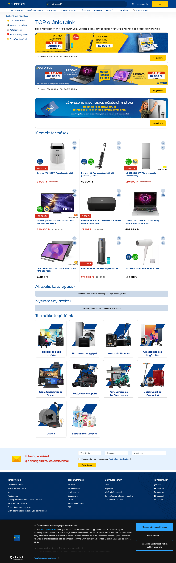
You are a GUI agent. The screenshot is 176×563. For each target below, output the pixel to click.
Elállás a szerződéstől (17, 488)
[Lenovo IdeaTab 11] (57, 251)
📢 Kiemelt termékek (17, 25)
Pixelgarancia (73, 492)
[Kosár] (160, 4)
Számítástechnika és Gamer (50, 393)
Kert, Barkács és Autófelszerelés (119, 393)
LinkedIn (160, 499)
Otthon (51, 433)
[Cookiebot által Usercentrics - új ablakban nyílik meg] (16, 558)
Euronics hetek (69, 10)
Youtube (160, 488)
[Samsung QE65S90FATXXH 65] (57, 203)
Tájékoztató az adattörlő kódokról (119, 496)
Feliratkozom (87, 465)
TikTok (158, 484)
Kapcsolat (109, 488)
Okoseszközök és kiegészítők (152, 353)
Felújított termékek (117, 10)
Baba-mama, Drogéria (85, 433)
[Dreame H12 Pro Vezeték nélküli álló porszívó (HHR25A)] (102, 156)
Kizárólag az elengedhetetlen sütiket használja (154, 545)
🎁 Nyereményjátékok (18, 34)
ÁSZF (10, 492)
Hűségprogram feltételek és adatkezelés (25, 499)
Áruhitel (51, 10)
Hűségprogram (35, 10)
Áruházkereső (142, 10)
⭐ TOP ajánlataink (16, 20)
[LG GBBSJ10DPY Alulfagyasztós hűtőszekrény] (146, 156)
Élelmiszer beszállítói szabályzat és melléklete (27, 511)
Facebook (160, 496)
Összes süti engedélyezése (154, 527)
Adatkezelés (13, 496)
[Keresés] (124, 4)
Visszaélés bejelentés (114, 499)
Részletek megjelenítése (45, 558)
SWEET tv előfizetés (76, 503)
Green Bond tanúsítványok (19, 507)
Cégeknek (85, 10)
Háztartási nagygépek (84, 353)
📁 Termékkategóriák (17, 39)
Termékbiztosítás (75, 488)
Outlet (70, 499)
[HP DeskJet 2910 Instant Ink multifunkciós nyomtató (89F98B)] (102, 203)
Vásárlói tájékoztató (113, 492)
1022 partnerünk (49, 529)
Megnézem (158, 58)
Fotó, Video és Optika (85, 393)
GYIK (107, 484)
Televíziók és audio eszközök (50, 353)
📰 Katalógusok (14, 30)
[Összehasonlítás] (74, 148)
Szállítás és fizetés (15, 484)
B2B (69, 507)
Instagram (160, 492)
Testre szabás (153, 535)
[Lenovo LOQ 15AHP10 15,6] (146, 203)
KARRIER (98, 10)
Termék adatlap (162, 169)
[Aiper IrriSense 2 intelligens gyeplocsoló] (102, 251)
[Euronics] (18, 4)
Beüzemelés (73, 496)
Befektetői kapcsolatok (17, 503)
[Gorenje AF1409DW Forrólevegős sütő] (57, 156)
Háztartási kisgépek (118, 353)
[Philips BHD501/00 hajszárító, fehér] (146, 251)
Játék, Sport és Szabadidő (152, 393)
